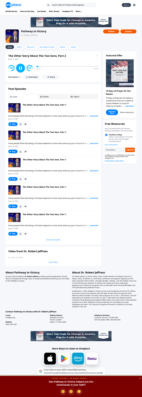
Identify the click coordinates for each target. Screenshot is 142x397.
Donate (128, 31)
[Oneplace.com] (13, 5)
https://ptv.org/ (11, 324)
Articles (62, 47)
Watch (19, 47)
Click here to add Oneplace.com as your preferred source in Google (73, 372)
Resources (31, 47)
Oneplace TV (67, 11)
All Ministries (11, 11)
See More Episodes (53, 240)
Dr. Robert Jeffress (29, 35)
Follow (111, 31)
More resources (127, 112)
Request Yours (112, 112)
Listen (9, 47)
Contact (73, 47)
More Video (53, 262)
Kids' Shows (54, 11)
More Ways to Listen (47, 47)
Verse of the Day (27, 11)
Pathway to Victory (33, 31)
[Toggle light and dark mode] (134, 5)
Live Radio (41, 11)
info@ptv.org (10, 317)
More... (79, 11)
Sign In (126, 5)
